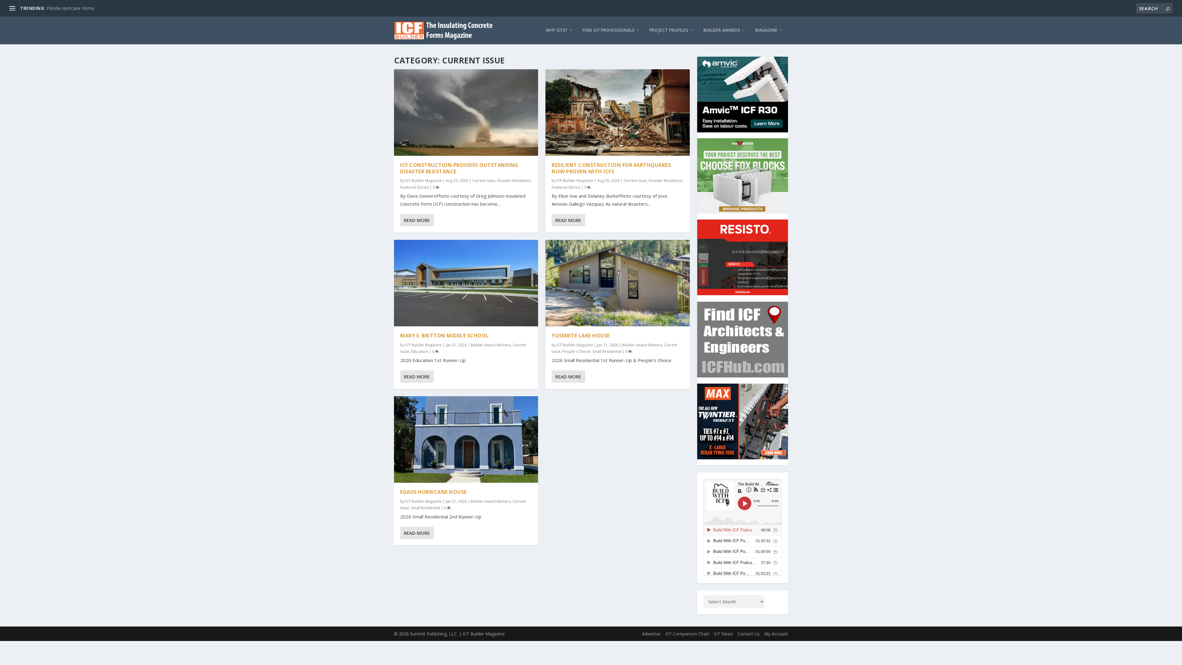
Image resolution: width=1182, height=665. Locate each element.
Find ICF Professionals (608, 30)
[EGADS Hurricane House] (466, 439)
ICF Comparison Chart (687, 634)
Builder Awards (721, 30)
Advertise (651, 634)
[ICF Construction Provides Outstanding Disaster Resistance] (466, 112)
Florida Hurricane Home (70, 8)
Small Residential (425, 507)
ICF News (723, 634)
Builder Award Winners (491, 345)
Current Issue (483, 180)
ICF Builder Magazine (423, 180)
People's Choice (576, 351)
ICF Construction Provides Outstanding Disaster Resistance (459, 168)
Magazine (766, 30)
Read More (417, 220)
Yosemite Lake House (581, 335)
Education (419, 351)
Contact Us (749, 634)
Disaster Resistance (514, 180)
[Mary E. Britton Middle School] (466, 283)
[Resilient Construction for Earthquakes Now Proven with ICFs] (617, 112)
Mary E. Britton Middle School (444, 335)
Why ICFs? (556, 30)
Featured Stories (414, 187)
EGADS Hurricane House (433, 492)
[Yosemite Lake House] (617, 283)
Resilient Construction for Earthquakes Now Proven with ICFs (611, 168)
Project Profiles (668, 30)
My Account (776, 634)
